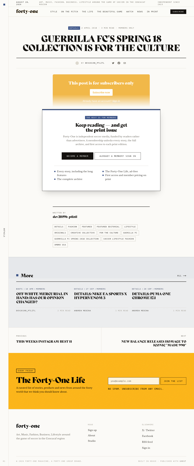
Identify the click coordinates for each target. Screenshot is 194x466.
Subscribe (178, 12)
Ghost (183, 461)
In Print (152, 11)
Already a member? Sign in (118, 156)
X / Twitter (148, 430)
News (140, 11)
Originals (60, 233)
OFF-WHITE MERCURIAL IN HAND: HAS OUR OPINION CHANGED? (42, 297)
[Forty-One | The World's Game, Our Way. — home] (27, 11)
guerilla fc (130, 233)
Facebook (147, 436)
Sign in (146, 447)
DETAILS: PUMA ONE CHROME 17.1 (151, 295)
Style (53, 11)
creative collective (83, 233)
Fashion (72, 227)
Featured (87, 227)
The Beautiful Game (109, 11)
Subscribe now (101, 92)
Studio (92, 440)
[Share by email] (124, 63)
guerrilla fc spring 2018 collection (77, 239)
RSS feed (147, 442)
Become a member (77, 156)
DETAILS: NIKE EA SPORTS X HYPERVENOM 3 (100, 295)
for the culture (109, 233)
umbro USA (60, 245)
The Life (87, 11)
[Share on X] (113, 63)
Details (74, 28)
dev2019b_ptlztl (95, 63)
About (91, 435)
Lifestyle (130, 227)
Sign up (92, 430)
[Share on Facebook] (119, 63)
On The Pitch (69, 11)
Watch (130, 11)
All (179, 276)
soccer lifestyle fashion (119, 239)
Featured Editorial (108, 227)
